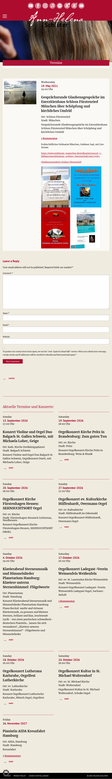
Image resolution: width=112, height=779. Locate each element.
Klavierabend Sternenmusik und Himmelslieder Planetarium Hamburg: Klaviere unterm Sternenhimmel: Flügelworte (26, 578)
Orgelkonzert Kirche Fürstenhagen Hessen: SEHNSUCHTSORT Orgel (22, 503)
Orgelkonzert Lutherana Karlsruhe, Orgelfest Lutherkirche (22, 675)
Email (6, 325)
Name (6, 313)
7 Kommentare (12, 755)
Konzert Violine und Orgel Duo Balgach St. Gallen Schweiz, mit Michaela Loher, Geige (28, 436)
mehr (8, 468)
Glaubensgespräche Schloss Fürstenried (61, 162)
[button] (6, 773)
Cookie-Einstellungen (38, 776)
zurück (8, 378)
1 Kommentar (49, 138)
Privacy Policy (20, 776)
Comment (8, 273)
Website (6, 337)
